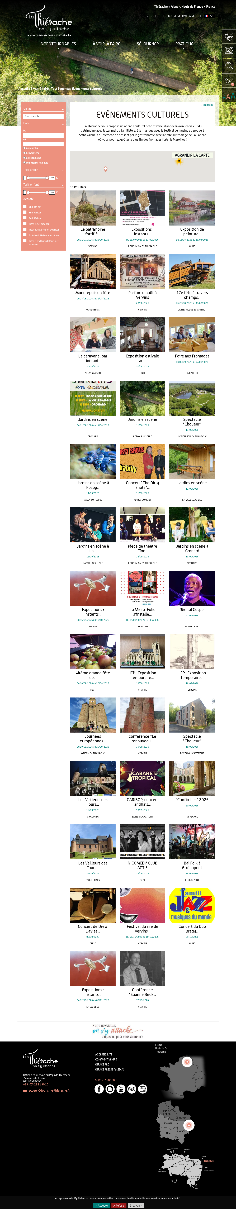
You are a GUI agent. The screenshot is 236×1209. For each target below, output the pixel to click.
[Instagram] (110, 1089)
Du (24, 131)
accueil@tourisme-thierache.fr (49, 1090)
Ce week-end (33, 153)
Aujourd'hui (32, 148)
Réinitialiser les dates (37, 163)
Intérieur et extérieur (39, 224)
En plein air (35, 207)
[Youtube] (121, 1089)
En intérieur (35, 213)
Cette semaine (33, 158)
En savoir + (135, 1205)
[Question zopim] (229, 36)
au (24, 139)
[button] (105, 169)
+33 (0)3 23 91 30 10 (35, 1084)
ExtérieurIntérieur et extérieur (44, 235)
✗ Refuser (119, 1205)
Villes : (28, 109)
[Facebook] (99, 1089)
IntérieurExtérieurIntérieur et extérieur (44, 243)
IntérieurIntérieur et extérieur (44, 230)
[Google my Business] (142, 1089)
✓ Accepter (101, 1205)
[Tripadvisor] (131, 1089)
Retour (208, 105)
